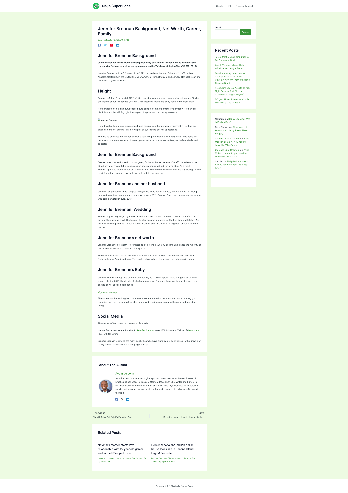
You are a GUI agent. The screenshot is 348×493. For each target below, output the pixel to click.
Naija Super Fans (116, 6)
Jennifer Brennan (145, 330)
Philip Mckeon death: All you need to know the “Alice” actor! (232, 141)
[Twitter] (105, 45)
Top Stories (137, 458)
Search (218, 27)
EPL (230, 6)
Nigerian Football (244, 6)
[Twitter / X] (122, 399)
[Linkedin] (117, 45)
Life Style (120, 458)
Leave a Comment (106, 458)
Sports (219, 6)
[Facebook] (99, 45)
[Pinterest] (111, 45)
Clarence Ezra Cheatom (227, 138)
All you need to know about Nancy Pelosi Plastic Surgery (232, 130)
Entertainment (175, 458)
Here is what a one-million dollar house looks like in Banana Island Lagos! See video (172, 449)
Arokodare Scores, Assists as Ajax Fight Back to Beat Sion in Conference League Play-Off (232, 91)
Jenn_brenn (193, 330)
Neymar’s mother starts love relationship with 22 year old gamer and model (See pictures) (120, 449)
